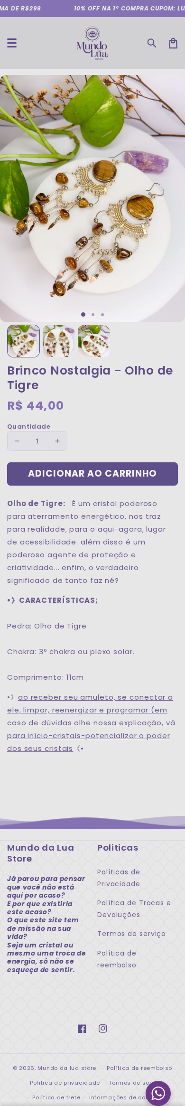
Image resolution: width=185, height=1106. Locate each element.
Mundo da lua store (66, 1068)
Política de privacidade (65, 1083)
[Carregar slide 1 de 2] (93, 314)
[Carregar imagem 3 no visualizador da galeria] (94, 341)
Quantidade (28, 426)
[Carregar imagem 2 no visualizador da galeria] (58, 341)
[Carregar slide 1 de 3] (102, 314)
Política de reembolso (117, 959)
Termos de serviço (131, 933)
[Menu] (11, 43)
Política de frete (56, 1097)
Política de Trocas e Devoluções (134, 908)
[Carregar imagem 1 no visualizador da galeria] (23, 341)
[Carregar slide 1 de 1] (83, 314)
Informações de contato (125, 1097)
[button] (152, 43)
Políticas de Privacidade (118, 878)
